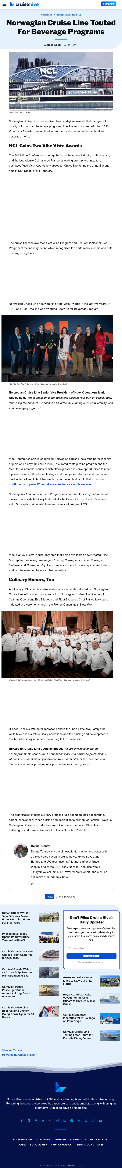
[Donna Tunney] (21, 864)
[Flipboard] (29, 1121)
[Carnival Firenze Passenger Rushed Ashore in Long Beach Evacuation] (49, 990)
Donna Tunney (53, 44)
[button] (119, 4)
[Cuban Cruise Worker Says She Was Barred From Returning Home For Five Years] (49, 916)
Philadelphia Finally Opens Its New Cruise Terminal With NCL (16, 937)
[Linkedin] (32, 882)
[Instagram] (36, 1121)
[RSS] (64, 1121)
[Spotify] (72, 1121)
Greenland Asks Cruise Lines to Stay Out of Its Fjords (77, 980)
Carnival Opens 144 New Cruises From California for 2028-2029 (17, 954)
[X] (86, 1121)
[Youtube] (100, 1121)
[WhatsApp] (93, 1121)
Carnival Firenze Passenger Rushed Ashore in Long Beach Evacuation (16, 991)
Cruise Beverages (65, 896)
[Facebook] (22, 1121)
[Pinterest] (50, 1121)
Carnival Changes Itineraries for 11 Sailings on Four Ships (79, 1018)
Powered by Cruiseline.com (19, 1054)
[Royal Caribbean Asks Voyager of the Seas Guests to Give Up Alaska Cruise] (110, 998)
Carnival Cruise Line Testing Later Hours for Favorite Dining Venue (78, 1035)
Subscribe (91, 956)
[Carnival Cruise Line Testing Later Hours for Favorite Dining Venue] (110, 1035)
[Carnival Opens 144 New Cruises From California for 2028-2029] (49, 955)
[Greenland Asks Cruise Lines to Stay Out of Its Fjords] (110, 981)
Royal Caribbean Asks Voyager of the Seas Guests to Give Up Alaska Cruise (79, 999)
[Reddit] (57, 1121)
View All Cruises (12, 1050)
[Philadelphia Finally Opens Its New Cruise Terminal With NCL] (49, 937)
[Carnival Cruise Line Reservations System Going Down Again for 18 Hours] (49, 1011)
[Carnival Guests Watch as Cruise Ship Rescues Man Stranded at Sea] (49, 972)
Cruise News (46, 14)
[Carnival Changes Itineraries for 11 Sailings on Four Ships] (110, 1018)
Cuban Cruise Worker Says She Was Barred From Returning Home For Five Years (16, 918)
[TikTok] (79, 1121)
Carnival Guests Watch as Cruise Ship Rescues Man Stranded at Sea (17, 972)
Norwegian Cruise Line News (69, 14)
